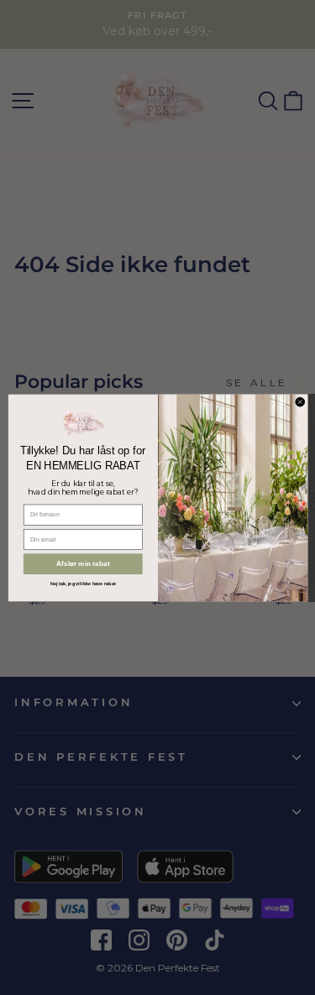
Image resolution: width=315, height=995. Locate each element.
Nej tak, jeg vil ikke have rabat (82, 583)
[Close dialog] (299, 401)
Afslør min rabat (82, 564)
